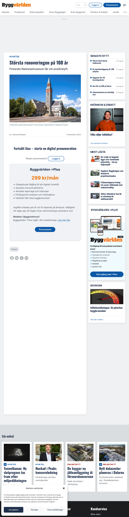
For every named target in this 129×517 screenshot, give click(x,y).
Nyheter (5, 12)
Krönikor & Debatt (99, 12)
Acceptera (13, 510)
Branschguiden (37, 12)
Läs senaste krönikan (99, 143)
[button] (63, 488)
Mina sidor (96, 514)
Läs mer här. (64, 220)
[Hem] (16, 5)
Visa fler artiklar (96, 319)
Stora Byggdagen (57, 12)
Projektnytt (19, 12)
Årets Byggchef (78, 12)
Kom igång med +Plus (106, 274)
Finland (14, 249)
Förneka (34, 510)
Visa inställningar (55, 510)
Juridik (115, 12)
